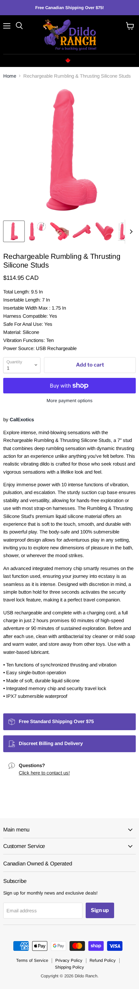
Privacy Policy (68, 960)
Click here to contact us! (44, 772)
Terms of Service (32, 960)
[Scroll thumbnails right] (130, 232)
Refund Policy (103, 960)
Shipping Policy (69, 967)
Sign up (100, 910)
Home (9, 76)
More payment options (69, 400)
